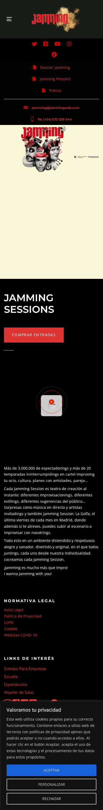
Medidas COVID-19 (20, 634)
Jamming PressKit (55, 78)
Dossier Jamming (55, 67)
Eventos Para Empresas (25, 668)
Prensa (55, 90)
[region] (51, 755)
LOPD (8, 622)
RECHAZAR (51, 798)
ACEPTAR (51, 770)
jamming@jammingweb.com (55, 108)
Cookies (10, 628)
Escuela (10, 676)
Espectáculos (15, 684)
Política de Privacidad (23, 615)
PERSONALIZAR (51, 784)
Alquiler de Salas (19, 692)
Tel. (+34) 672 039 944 (55, 119)
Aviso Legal (14, 609)
